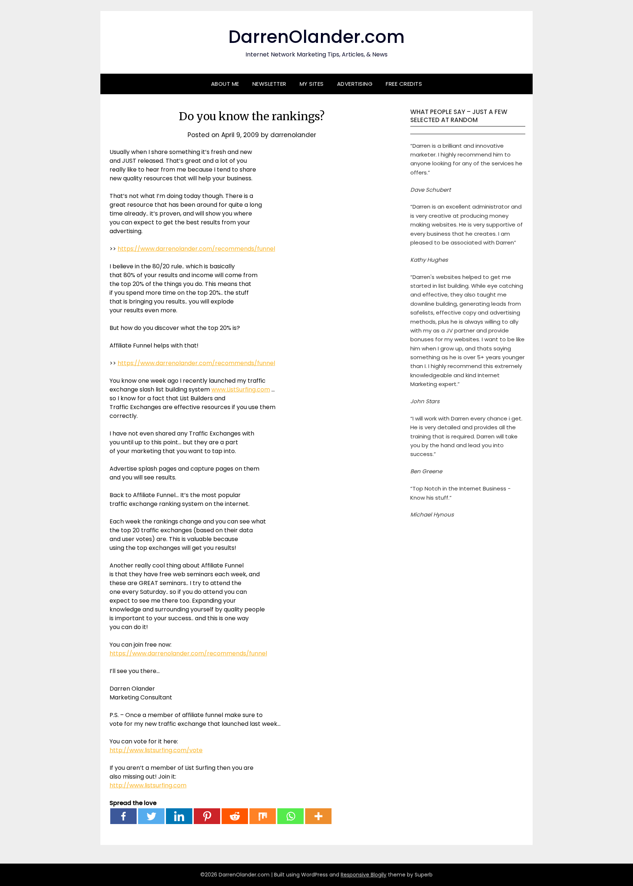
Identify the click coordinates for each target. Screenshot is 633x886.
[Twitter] (151, 816)
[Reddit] (235, 816)
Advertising (355, 84)
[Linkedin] (179, 816)
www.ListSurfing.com (240, 389)
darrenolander (293, 134)
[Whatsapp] (290, 816)
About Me (225, 84)
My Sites (312, 84)
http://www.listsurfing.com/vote (156, 750)
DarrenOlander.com (316, 37)
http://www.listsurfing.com (148, 785)
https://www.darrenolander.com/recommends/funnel (196, 249)
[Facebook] (123, 816)
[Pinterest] (207, 816)
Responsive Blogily (363, 874)
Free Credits (404, 84)
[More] (318, 816)
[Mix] (262, 816)
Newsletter (269, 84)
